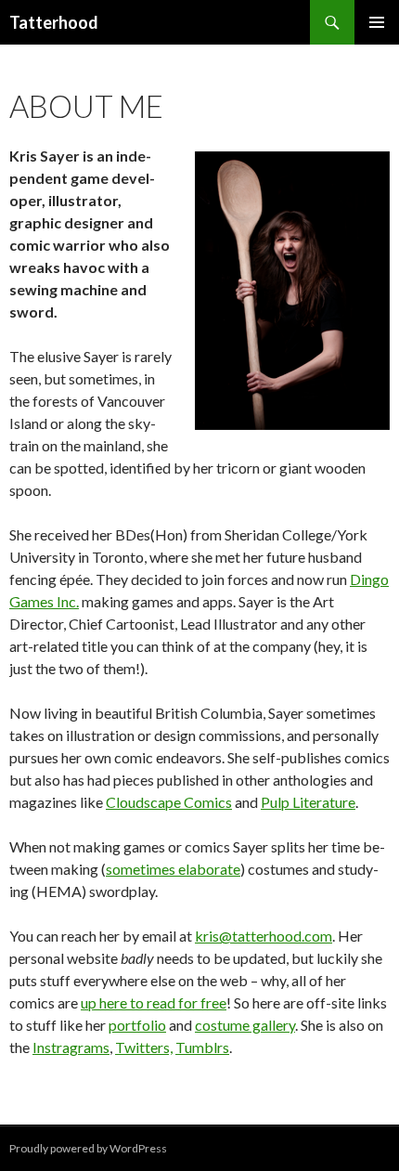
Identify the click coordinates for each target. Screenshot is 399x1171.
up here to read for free (153, 1002)
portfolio (137, 1025)
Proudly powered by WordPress (88, 1148)
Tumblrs (202, 1047)
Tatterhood (53, 22)
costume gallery (245, 1025)
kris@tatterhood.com (263, 935)
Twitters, (144, 1047)
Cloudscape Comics (169, 802)
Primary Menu (376, 22)
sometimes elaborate (173, 869)
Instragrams (70, 1047)
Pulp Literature (308, 802)
